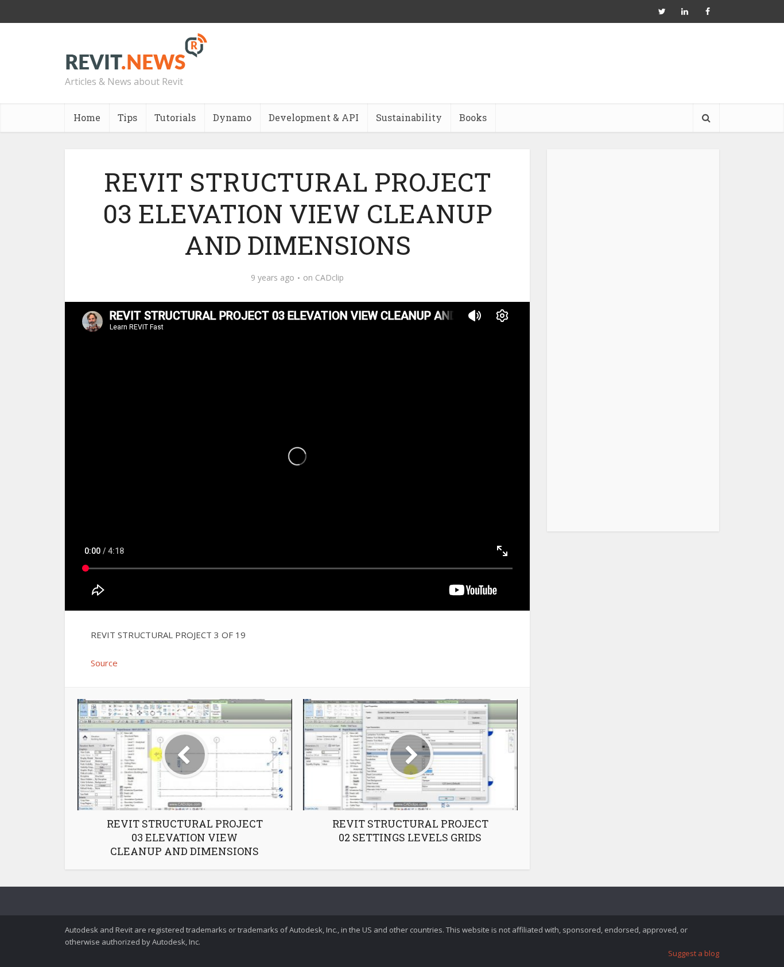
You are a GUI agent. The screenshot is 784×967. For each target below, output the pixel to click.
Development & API (314, 117)
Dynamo (232, 117)
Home (86, 117)
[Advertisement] (633, 346)
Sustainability (409, 117)
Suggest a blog (693, 953)
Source (104, 663)
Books (473, 117)
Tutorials (175, 117)
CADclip (329, 278)
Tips (127, 117)
